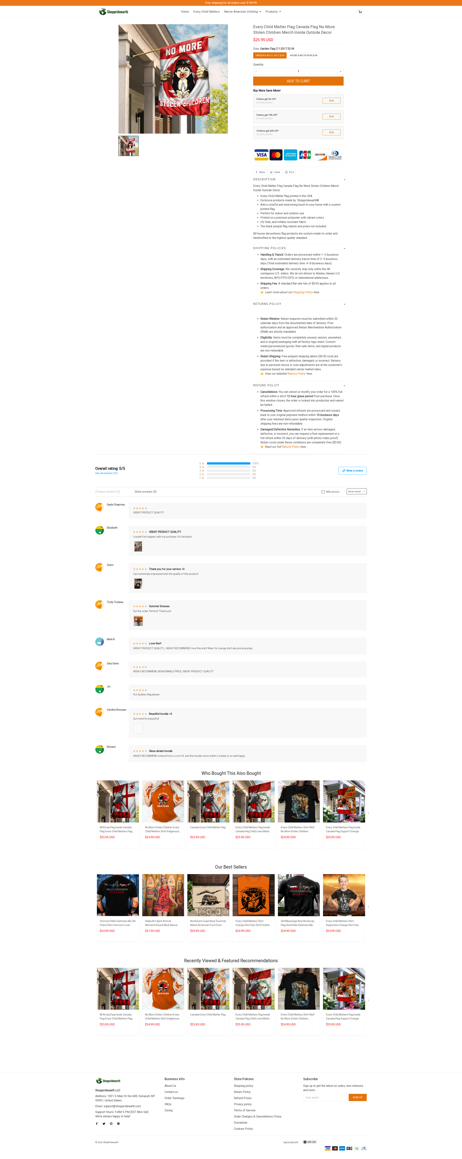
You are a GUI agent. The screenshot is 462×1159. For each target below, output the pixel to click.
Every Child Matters (206, 11)
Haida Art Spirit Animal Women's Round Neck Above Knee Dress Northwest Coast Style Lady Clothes (161, 923)
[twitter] (105, 1123)
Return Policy (242, 1092)
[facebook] (97, 1123)
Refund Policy (290, 446)
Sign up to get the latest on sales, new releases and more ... (333, 1088)
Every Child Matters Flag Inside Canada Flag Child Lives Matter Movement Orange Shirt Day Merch (253, 830)
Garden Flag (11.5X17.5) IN (277, 48)
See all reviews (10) (106, 473)
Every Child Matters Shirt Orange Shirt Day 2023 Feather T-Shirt (253, 923)
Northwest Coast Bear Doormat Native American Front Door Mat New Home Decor (208, 923)
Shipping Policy (303, 292)
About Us (170, 1086)
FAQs (168, 1104)
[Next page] (369, 814)
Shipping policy (243, 1086)
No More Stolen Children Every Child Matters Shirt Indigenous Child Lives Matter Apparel (162, 830)
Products (271, 11)
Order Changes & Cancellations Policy (258, 1116)
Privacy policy (243, 1104)
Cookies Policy (243, 1128)
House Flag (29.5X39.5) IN (303, 55)
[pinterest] (119, 1123)
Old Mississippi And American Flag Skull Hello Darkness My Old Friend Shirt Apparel (297, 923)
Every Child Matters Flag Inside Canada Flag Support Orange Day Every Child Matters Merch (343, 830)
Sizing (169, 1110)
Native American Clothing (241, 11)
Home (185, 11)
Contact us (171, 1092)
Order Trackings (174, 1098)
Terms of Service (245, 1110)
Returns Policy (296, 373)
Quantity (258, 64)
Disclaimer (240, 1122)
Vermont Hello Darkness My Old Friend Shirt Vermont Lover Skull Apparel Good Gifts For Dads (118, 923)
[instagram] (112, 1123)
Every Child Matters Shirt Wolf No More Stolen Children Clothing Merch (298, 830)
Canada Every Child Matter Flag (208, 827)
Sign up (358, 1097)
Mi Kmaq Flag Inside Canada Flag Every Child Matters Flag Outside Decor (116, 830)
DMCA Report (291, 1142)
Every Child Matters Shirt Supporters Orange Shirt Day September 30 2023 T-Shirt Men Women (342, 923)
